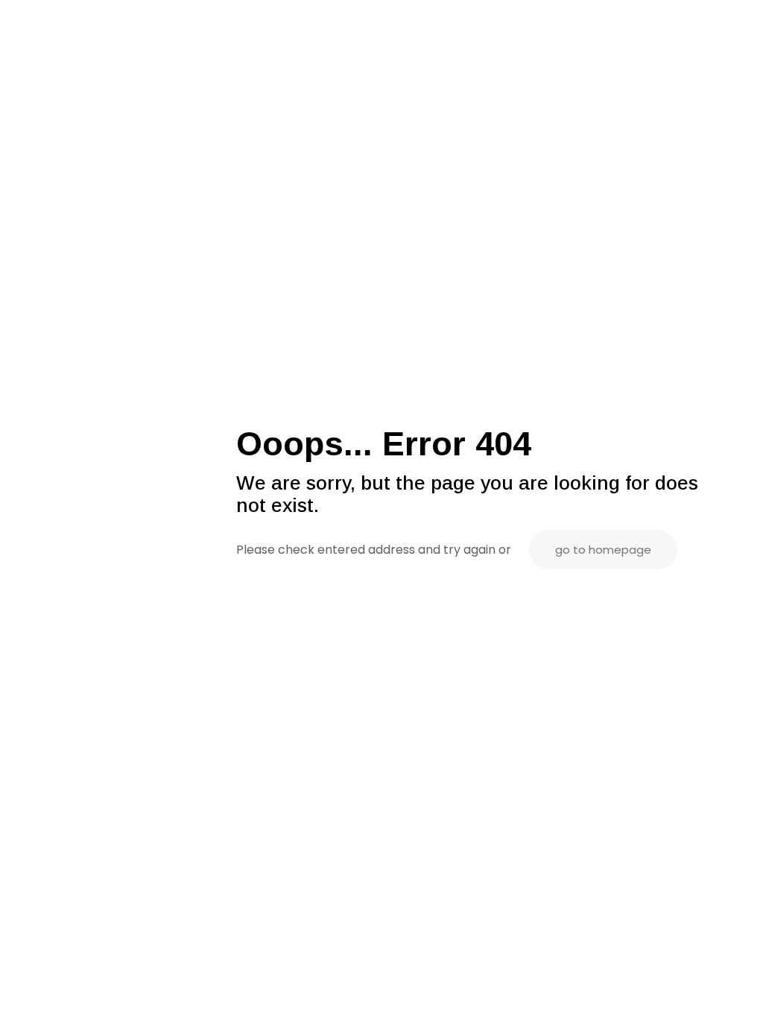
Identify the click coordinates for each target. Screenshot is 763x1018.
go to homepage (603, 549)
